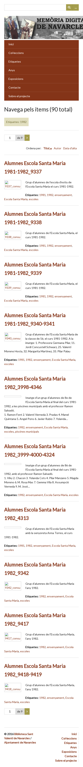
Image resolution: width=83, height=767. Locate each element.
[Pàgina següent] (27, 138)
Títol (46, 148)
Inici (11, 44)
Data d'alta (70, 148)
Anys (11, 70)
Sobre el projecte (19, 96)
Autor (57, 148)
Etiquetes (14, 61)
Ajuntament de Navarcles (20, 742)
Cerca (69, 7)
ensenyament (63, 195)
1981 (42, 195)
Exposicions (15, 78)
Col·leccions (16, 53)
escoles (33, 199)
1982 (50, 195)
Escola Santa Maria (16, 199)
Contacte (14, 87)
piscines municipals (27, 431)
